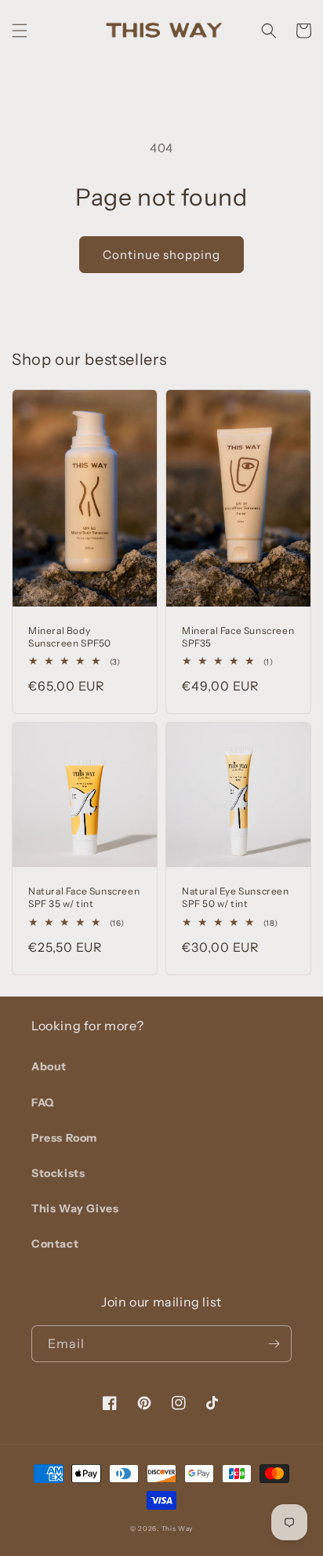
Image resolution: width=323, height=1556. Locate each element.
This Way (178, 1528)
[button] (19, 30)
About (49, 1066)
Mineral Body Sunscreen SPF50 (69, 637)
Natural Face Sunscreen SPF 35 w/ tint (84, 897)
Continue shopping (161, 254)
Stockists (58, 1173)
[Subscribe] (273, 1343)
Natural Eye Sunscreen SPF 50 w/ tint (235, 897)
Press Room (64, 1138)
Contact (54, 1244)
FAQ (42, 1102)
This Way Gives (74, 1208)
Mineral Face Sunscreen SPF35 (238, 637)
